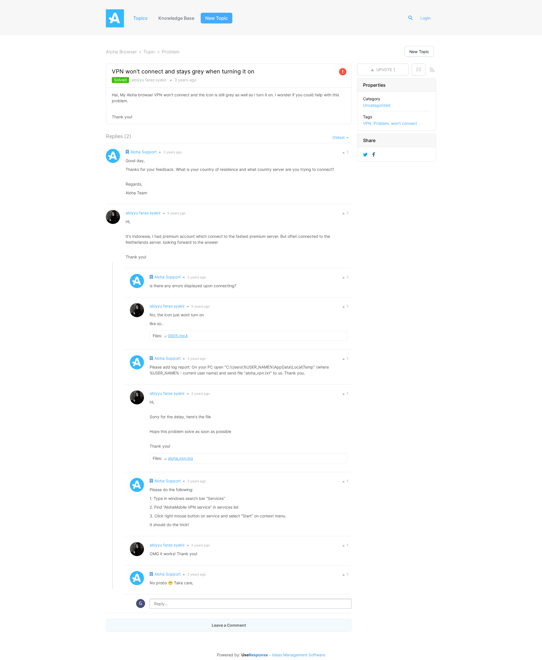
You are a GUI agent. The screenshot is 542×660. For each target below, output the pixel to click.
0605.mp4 (178, 335)
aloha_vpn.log (180, 458)
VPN (367, 123)
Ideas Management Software (298, 655)
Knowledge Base (176, 18)
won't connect (404, 123)
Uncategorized (376, 105)
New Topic (216, 18)
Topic (149, 52)
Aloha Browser (121, 52)
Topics (140, 18)
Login (425, 18)
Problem (171, 52)
